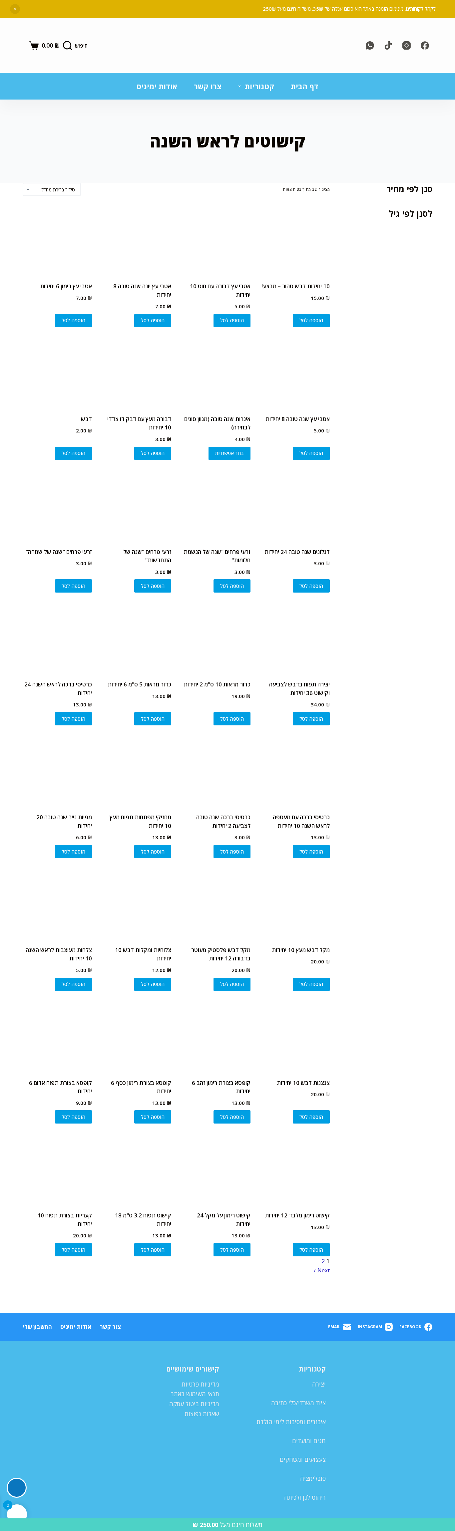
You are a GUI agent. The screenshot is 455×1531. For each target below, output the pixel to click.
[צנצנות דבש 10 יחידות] (295, 1035)
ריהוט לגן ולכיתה (305, 1497)
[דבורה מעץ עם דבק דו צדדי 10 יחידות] (136, 371)
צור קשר (110, 1327)
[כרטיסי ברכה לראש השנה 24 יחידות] (57, 637)
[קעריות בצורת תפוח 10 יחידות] (57, 1168)
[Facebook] (425, 45)
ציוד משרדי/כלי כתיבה (298, 1403)
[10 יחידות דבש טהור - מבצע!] (295, 239)
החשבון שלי (37, 1327)
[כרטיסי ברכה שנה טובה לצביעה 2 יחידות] (215, 770)
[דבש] (57, 371)
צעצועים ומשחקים (303, 1459)
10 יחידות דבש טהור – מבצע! (295, 286)
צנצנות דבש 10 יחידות (303, 1083)
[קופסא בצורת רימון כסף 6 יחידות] (136, 1035)
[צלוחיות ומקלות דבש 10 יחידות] (136, 902)
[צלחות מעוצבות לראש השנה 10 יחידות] (57, 902)
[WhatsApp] (370, 45)
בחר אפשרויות (229, 453)
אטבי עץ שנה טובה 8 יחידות (297, 419)
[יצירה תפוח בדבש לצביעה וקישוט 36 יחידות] (295, 637)
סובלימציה (313, 1478)
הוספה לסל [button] (311, 320)
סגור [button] (15, 9)
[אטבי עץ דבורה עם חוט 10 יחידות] (215, 239)
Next (323, 1270)
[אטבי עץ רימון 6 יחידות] (57, 239)
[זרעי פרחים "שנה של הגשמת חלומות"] (215, 504)
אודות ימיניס (157, 86)
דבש (86, 419)
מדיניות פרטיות (200, 1384)
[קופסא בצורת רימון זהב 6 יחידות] (215, 1035)
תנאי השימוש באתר (195, 1394)
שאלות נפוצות (202, 1414)
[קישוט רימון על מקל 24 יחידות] (215, 1168)
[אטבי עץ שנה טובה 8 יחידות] (295, 371)
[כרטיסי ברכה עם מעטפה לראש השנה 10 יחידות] (295, 770)
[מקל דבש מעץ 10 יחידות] (295, 902)
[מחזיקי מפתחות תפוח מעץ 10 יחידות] (136, 770)
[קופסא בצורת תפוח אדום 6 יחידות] (57, 1035)
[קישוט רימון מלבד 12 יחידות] (295, 1168)
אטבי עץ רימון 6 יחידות (66, 286)
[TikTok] (388, 45)
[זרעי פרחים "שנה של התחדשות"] (136, 504)
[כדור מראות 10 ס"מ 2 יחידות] (215, 637)
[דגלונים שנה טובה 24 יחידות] (295, 504)
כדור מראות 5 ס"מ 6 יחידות (139, 684)
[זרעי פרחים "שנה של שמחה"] (57, 504)
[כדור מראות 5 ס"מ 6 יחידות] (136, 637)
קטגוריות (259, 86)
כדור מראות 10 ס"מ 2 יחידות (217, 684)
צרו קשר (208, 86)
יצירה (319, 1384)
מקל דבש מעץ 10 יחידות (301, 950)
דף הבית (304, 86)
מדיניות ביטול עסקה (194, 1404)
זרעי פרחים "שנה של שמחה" (59, 552)
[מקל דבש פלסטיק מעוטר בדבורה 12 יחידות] (215, 902)
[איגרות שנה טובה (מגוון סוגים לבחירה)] (215, 371)
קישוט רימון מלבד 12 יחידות (297, 1215)
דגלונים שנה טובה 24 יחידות (297, 552)
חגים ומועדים (309, 1441)
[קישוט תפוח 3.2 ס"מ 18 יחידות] (136, 1168)
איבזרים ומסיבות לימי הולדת (291, 1422)
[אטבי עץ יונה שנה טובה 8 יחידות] (136, 239)
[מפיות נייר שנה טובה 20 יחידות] (57, 770)
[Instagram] (406, 45)
